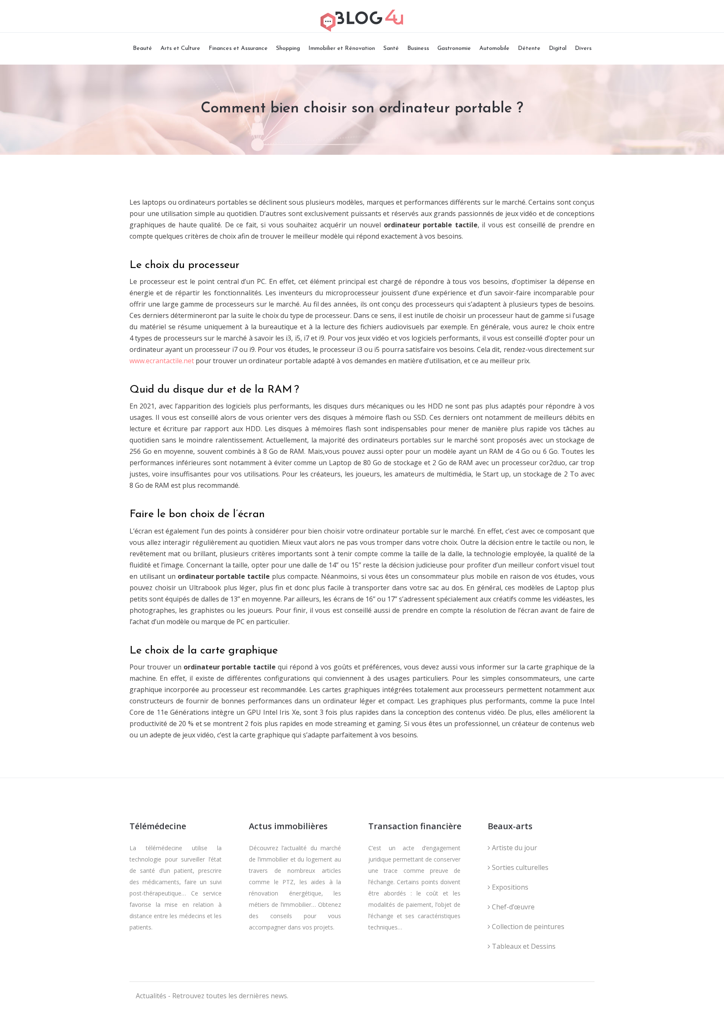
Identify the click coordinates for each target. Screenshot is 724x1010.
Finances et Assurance (238, 48)
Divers (583, 48)
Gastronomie (454, 48)
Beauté (142, 48)
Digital (557, 48)
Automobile (494, 48)
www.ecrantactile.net (161, 360)
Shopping (288, 48)
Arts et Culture (180, 48)
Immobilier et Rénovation (341, 48)
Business (418, 48)
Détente (529, 48)
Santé (391, 48)
